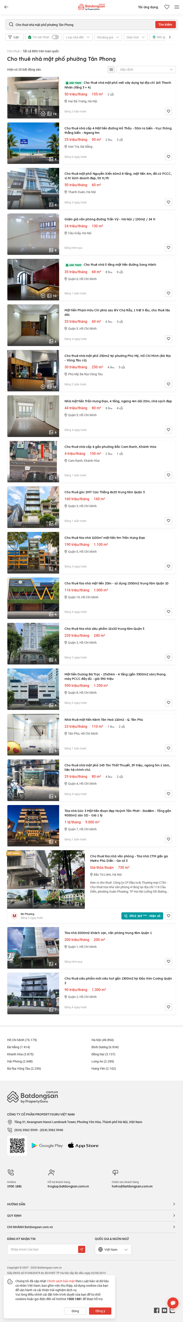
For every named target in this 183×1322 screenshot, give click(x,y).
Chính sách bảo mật (61, 1281)
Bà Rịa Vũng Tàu (24, 1068)
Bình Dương (105, 1047)
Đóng (75, 1311)
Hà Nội (103, 1040)
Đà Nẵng (18, 1047)
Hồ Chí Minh (22, 1040)
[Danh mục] (6, 7)
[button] (169, 37)
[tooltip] (111, 69)
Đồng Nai (103, 1054)
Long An (103, 1061)
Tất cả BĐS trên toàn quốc (41, 51)
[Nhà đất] (91, 6)
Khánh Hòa (20, 1054)
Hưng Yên (104, 1068)
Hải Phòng (20, 1061)
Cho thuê (13, 51)
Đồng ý (100, 1311)
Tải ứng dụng (148, 7)
